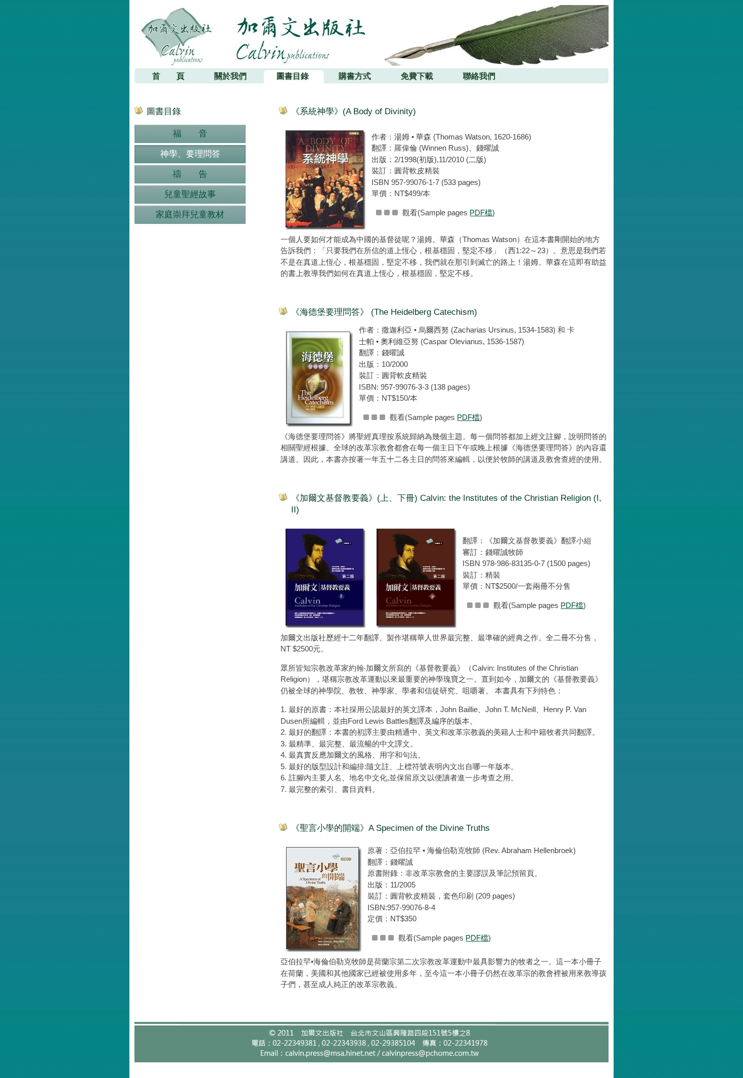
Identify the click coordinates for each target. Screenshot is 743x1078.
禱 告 (190, 174)
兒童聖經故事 (190, 194)
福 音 (190, 133)
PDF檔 (481, 212)
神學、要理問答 (190, 154)
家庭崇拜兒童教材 (190, 214)
